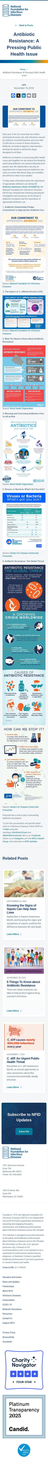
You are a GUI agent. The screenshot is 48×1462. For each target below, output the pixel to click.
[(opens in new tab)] (24, 1370)
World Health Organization (21, 408)
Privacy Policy (9, 1333)
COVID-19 (7, 1305)
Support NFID (9, 1323)
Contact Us (7, 1318)
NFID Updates (30, 841)
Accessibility (8, 1337)
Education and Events (12, 1277)
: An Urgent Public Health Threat (23, 1060)
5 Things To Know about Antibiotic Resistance (23, 983)
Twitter (6, 829)
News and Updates (11, 1282)
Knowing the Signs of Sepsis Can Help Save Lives (21, 909)
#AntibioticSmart (19, 832)
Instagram (18, 838)
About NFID (8, 1291)
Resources (7, 1314)
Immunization (9, 1300)
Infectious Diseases (12, 1296)
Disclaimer (7, 1342)
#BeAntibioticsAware (12, 835)
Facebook (35, 835)
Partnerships (8, 1286)
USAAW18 (34, 187)
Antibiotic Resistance (12, 1309)
